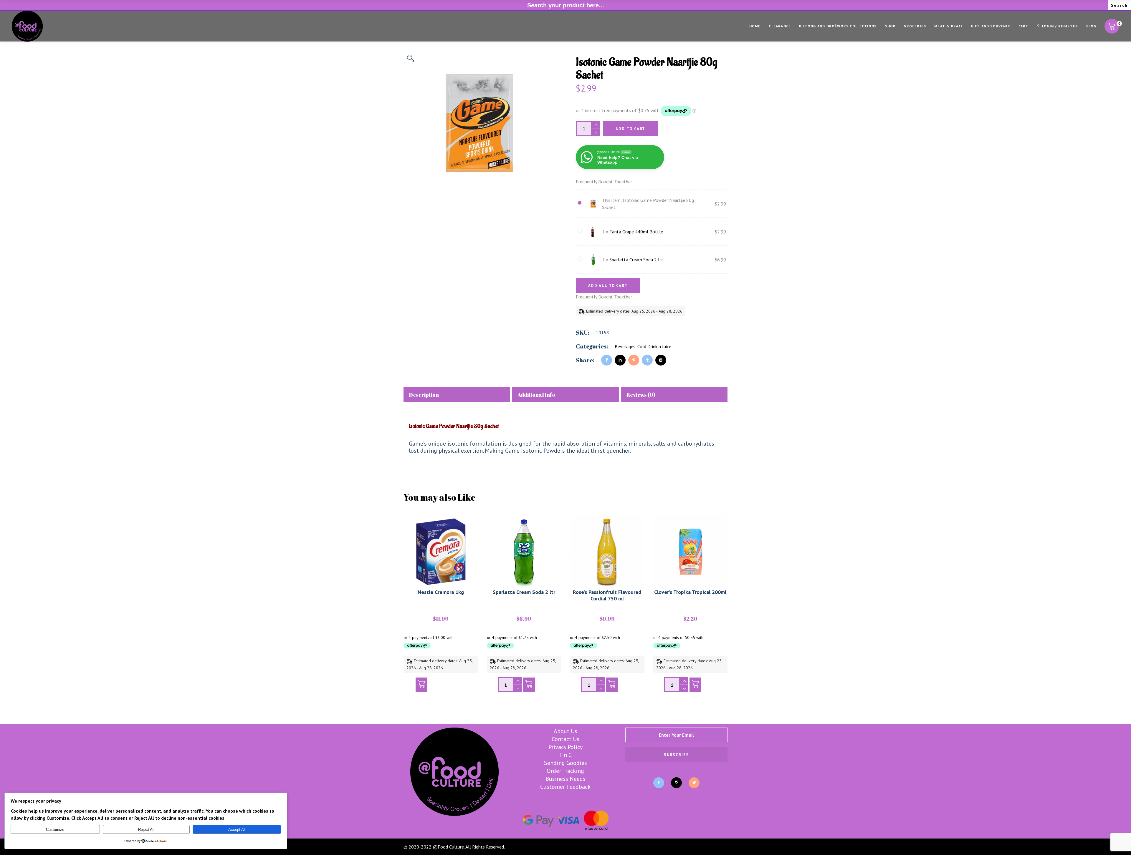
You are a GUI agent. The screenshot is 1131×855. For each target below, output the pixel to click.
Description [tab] (424, 394)
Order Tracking (565, 771)
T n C (565, 755)
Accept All (237, 829)
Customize (55, 829)
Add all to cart (608, 285)
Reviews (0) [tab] (640, 394)
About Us (565, 731)
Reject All (146, 829)
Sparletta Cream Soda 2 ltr (636, 260)
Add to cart (630, 128)
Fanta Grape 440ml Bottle (636, 232)
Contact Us (565, 739)
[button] (410, 58)
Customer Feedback (565, 787)
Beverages (625, 346)
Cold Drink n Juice (654, 346)
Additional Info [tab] (536, 394)
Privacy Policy (565, 747)
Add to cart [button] (421, 686)
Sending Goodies (565, 763)
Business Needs (565, 779)
